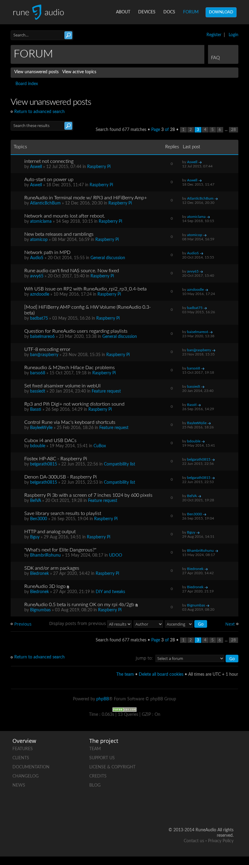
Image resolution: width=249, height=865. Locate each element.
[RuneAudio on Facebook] (229, 747)
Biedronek (39, 574)
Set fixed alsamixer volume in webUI (62, 385)
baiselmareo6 (42, 337)
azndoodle (39, 294)
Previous (23, 624)
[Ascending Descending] (186, 623)
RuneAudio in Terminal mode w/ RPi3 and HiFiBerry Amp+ (85, 197)
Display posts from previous (78, 623)
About (123, 12)
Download (221, 12)
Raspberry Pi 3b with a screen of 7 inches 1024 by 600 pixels (88, 495)
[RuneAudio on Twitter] (205, 768)
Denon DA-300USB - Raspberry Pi (60, 477)
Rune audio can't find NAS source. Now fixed (71, 270)
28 (233, 130)
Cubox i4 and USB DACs (50, 440)
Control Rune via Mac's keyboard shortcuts (69, 422)
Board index (26, 84)
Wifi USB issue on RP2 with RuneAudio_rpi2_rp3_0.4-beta (85, 289)
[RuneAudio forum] (205, 789)
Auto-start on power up (48, 179)
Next (230, 624)
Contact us (194, 841)
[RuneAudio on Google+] (229, 768)
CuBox (100, 446)
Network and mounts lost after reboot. (64, 216)
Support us (102, 758)
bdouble (37, 446)
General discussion (107, 258)
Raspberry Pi (99, 167)
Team (95, 749)
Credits (98, 776)
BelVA (35, 501)
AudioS (36, 258)
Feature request (106, 391)
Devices (146, 12)
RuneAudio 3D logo (45, 586)
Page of (163, 130)
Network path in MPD (47, 252)
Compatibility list (119, 464)
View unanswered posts (36, 72)
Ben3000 (38, 519)
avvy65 (36, 276)
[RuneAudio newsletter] (229, 810)
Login (233, 35)
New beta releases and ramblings (59, 234)
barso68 (37, 373)
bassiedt (37, 391)
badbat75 (39, 318)
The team (125, 674)
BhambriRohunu (45, 555)
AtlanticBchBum (45, 203)
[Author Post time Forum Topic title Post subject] (149, 623)
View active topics (79, 72)
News (18, 785)
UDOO (115, 555)
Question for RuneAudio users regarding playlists (76, 331)
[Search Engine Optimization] (124, 709)
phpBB (102, 699)
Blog (95, 785)
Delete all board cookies (161, 674)
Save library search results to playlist (62, 513)
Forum (191, 12)
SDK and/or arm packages (51, 568)
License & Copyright (112, 767)
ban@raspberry (44, 355)
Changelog (25, 776)
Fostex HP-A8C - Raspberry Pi (55, 458)
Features (22, 749)
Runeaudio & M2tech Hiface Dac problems (69, 367)
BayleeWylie (41, 428)
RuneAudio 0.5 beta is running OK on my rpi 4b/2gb (79, 604)
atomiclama (41, 221)
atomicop (39, 240)
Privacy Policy (221, 841)
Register (213, 35)
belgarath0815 (43, 464)
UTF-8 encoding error (47, 349)
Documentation (30, 767)
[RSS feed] (229, 789)
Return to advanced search (39, 112)
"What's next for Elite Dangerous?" (60, 549)
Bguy (34, 537)
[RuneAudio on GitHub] (205, 747)
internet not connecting (48, 161)
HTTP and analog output (50, 531)
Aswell (36, 167)
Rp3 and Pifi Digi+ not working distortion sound (74, 404)
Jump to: (144, 658)
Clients (20, 758)
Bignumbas (40, 610)
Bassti (35, 409)
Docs (169, 12)
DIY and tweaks (110, 592)
